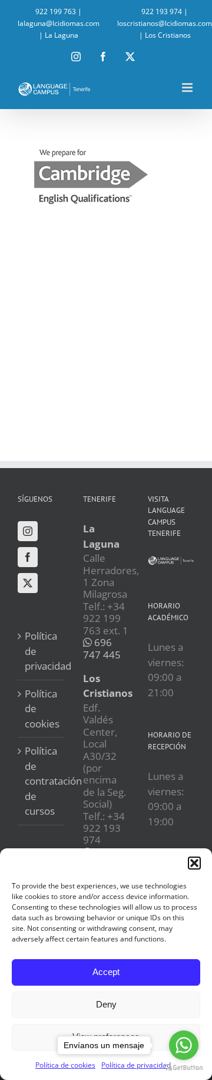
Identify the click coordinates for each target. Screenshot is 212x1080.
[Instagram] (28, 531)
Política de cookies (41, 708)
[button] (194, 863)
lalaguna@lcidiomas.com (59, 23)
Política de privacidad (41, 651)
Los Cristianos (168, 35)
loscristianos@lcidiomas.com (164, 23)
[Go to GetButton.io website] (184, 1068)
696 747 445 (102, 648)
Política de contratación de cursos (41, 781)
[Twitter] (28, 583)
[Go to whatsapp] (183, 1045)
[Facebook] (28, 557)
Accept (106, 972)
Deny (106, 1004)
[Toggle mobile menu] (188, 87)
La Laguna (61, 35)
